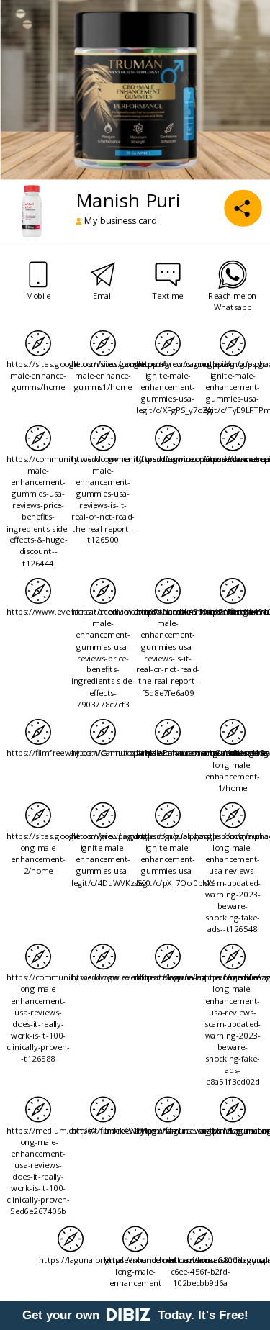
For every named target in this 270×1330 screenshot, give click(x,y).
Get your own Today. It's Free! (135, 1315)
